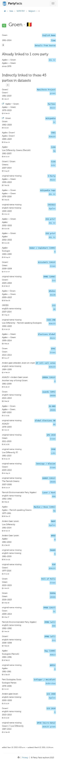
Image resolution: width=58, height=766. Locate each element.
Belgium (32, 11)
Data (11, 11)
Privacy (25, 757)
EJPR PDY (21, 11)
